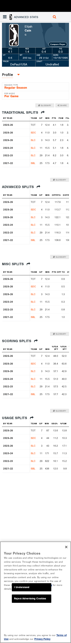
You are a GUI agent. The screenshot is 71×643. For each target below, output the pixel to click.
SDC (33, 132)
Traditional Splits (20, 112)
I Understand (22, 587)
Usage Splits (15, 418)
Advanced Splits (18, 187)
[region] (35, 592)
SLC (33, 140)
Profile (7, 74)
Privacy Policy (42, 639)
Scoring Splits (17, 341)
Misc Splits (13, 264)
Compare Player (57, 44)
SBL (33, 163)
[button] (23, 17)
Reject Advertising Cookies (30, 598)
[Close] (66, 547)
